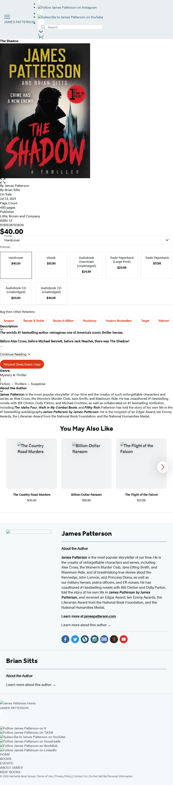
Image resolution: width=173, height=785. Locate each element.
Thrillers (20, 383)
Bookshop (89, 320)
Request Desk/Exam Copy (22, 364)
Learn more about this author (84, 624)
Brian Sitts (22, 661)
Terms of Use (45, 776)
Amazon (9, 320)
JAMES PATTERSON (19, 21)
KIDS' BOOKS (10, 771)
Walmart (163, 320)
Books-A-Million (63, 320)
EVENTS (6, 763)
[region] (86, 470)
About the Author (13, 388)
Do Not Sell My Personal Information (110, 776)
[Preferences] (41, 32)
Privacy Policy (63, 776)
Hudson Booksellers (119, 320)
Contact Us (80, 776)
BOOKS (5, 758)
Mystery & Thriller (13, 374)
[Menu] (7, 17)
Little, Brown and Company (20, 216)
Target (145, 320)
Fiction (5, 383)
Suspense (38, 383)
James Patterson (86, 533)
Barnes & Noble (33, 320)
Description (9, 326)
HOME (5, 754)
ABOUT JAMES (11, 767)
